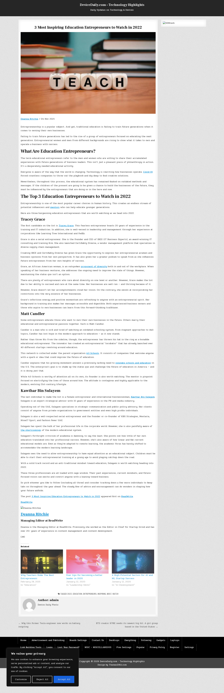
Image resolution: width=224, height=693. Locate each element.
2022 (69, 593)
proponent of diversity (94, 266)
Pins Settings (123, 647)
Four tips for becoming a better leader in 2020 (84, 576)
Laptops (174, 640)
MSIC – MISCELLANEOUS (98, 647)
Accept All (64, 679)
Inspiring (102, 593)
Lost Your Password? (69, 647)
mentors (55, 207)
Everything (130, 640)
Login (49, 647)
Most (109, 593)
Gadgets (160, 640)
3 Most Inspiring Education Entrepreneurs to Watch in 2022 (66, 496)
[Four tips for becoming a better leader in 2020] (87, 561)
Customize (21, 679)
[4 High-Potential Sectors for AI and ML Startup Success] (133, 561)
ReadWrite (127, 496)
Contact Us (98, 640)
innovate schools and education (133, 363)
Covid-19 (148, 172)
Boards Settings (78, 640)
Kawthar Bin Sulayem (143, 397)
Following (146, 640)
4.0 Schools (92, 353)
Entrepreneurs (90, 593)
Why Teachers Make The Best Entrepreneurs (37, 576)
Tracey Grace (66, 225)
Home (23, 640)
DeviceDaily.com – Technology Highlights (112, 5)
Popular (140, 647)
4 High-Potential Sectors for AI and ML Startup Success (132, 576)
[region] (43, 667)
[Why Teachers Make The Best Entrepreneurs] (42, 561)
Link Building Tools (30, 647)
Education (77, 593)
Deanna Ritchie (29, 119)
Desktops (114, 640)
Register (174, 647)
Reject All (42, 679)
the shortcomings (31, 430)
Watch (115, 593)
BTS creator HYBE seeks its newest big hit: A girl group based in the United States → (127, 625)
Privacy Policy (157, 647)
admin (54, 600)
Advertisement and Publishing (47, 640)
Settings (189, 647)
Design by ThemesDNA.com (112, 664)
